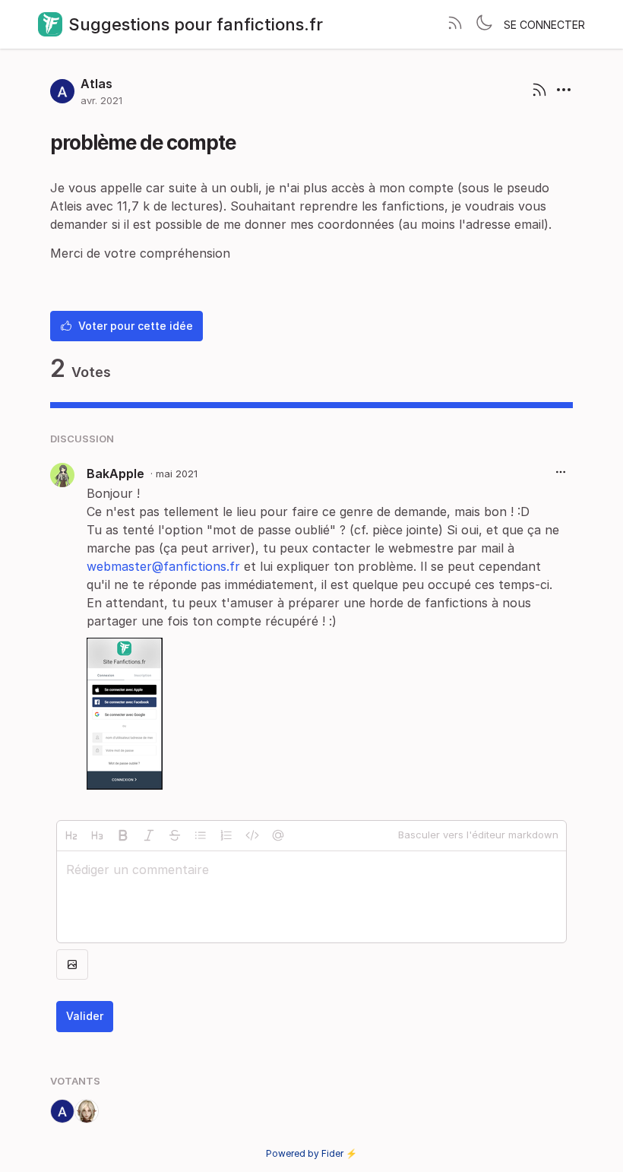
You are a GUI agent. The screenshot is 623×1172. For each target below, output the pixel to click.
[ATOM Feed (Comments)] (539, 91)
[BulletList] (200, 835)
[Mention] (278, 835)
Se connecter (544, 24)
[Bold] (123, 835)
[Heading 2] (71, 835)
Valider (84, 1015)
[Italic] (149, 835)
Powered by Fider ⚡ (311, 1153)
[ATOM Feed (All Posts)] (455, 24)
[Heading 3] (97, 835)
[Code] (252, 835)
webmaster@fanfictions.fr (163, 566)
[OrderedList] (226, 835)
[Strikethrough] (174, 835)
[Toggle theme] (484, 24)
